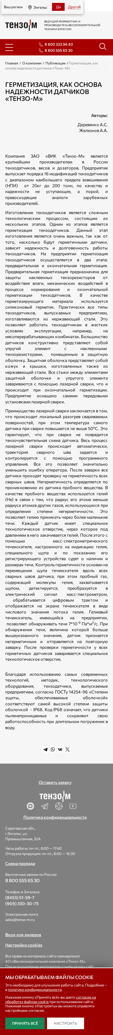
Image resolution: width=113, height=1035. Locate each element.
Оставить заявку (55, 782)
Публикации (55, 63)
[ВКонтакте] (60, 749)
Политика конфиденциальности (55, 817)
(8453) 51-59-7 (19, 897)
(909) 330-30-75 (22, 903)
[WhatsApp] (53, 749)
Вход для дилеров (23, 934)
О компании (31, 63)
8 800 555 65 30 (59, 50)
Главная (11, 63)
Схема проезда (20, 863)
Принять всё (25, 1023)
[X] (67, 749)
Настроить (65, 1023)
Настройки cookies (23, 944)
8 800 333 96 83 (59, 44)
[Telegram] (45, 749)
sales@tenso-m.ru (20, 919)
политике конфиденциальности (35, 989)
